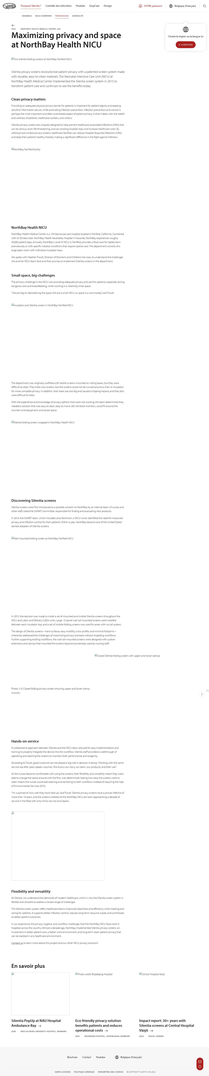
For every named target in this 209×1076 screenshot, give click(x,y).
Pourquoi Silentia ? (31, 5)
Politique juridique (84, 1072)
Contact (86, 1057)
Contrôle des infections (58, 5)
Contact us (17, 943)
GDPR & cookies (63, 1072)
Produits (80, 5)
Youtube (100, 1057)
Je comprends (186, 44)
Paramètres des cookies (110, 1072)
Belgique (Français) (131, 1057)
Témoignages (62, 16)
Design (108, 5)
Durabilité (77, 16)
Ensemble (27, 16)
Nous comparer (43, 16)
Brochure (72, 1057)
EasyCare (94, 5)
